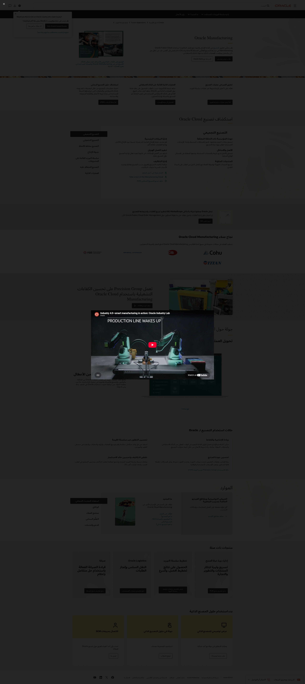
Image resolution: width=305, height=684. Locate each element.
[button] (3, 3)
